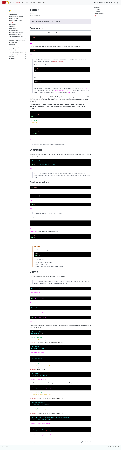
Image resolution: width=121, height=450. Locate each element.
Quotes (97, 16)
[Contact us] (107, 2)
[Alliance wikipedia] (97, 2)
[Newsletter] (104, 2)
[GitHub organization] (95, 2)
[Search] (116, 2)
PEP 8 (35, 173)
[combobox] (117, 2)
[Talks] (109, 2)
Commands (98, 9)
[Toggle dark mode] (114, 2)
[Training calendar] (102, 2)
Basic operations (99, 14)
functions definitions (58, 61)
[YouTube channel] (100, 2)
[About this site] (111, 2)
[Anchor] (44, 28)
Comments (97, 11)
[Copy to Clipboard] (90, 159)
